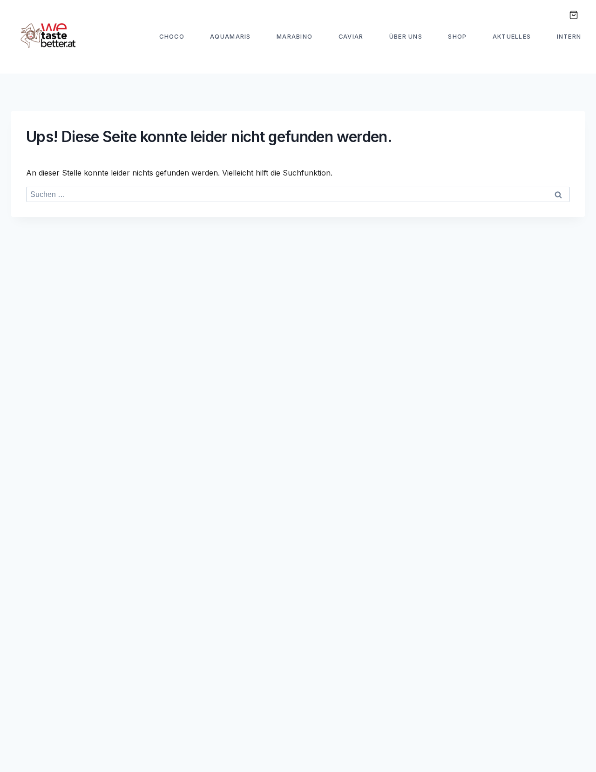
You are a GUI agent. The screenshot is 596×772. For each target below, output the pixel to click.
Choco (171, 36)
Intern (569, 36)
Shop (457, 36)
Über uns (405, 36)
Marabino (294, 36)
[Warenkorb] (573, 15)
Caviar (351, 36)
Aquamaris (230, 36)
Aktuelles (512, 36)
